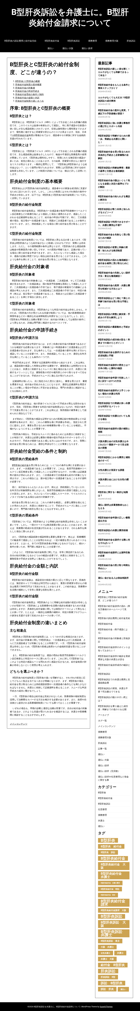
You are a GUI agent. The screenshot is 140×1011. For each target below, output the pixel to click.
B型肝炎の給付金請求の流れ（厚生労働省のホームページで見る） (114, 609)
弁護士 (101, 820)
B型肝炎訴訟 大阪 (113, 924)
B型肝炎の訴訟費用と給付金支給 (20, 41)
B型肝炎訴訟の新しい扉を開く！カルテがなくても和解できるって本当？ (114, 72)
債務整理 (92, 41)
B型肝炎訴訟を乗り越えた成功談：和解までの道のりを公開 (113, 708)
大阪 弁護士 (107, 947)
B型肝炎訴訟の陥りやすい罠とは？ (113, 699)
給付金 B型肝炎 (113, 965)
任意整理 (102, 809)
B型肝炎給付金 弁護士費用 (110, 883)
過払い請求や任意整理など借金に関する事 (113, 778)
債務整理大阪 (111, 41)
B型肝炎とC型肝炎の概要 (27, 81)
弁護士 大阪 (107, 959)
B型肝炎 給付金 (111, 846)
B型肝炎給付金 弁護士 (113, 875)
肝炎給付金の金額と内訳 (27, 97)
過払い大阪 (67, 48)
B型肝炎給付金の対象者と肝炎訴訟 (114, 640)
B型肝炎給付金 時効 (110, 889)
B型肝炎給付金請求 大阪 (113, 910)
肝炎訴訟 (131, 41)
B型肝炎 (102, 792)
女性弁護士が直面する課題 (111, 470)
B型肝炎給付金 (52, 41)
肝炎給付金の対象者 (25, 88)
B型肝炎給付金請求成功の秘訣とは (114, 667)
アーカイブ (103, 715)
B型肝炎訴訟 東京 (110, 941)
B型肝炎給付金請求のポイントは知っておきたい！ (114, 649)
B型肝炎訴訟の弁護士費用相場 (113, 530)
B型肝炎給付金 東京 (108, 895)
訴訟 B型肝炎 (111, 983)
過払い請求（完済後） (109, 771)
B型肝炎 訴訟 (108, 852)
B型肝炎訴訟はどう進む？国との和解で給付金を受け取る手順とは (114, 301)
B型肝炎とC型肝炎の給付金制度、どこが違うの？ (112, 599)
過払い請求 (87, 48)
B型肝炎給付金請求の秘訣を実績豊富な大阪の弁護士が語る (114, 658)
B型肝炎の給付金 (20, 465)
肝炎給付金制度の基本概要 (28, 84)
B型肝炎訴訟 (74, 41)
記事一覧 (102, 748)
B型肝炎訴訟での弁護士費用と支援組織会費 (114, 681)
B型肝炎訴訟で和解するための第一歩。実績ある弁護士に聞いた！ (114, 139)
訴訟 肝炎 (107, 989)
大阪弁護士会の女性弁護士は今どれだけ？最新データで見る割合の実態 (113, 444)
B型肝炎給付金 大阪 (113, 866)
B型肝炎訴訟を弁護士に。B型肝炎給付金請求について (70, 17)
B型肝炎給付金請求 (113, 902)
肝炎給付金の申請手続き (27, 91)
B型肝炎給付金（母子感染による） (113, 631)
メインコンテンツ (18, 724)
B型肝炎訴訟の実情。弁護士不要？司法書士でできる (113, 690)
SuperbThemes (106, 1007)
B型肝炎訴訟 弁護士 (113, 933)
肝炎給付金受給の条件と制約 (29, 94)
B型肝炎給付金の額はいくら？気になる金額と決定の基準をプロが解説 (114, 183)
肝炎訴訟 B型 (108, 977)
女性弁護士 (105, 953)
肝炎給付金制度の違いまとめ (29, 101)
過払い (50, 48)
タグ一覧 (102, 720)
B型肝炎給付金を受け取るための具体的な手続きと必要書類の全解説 (114, 155)
